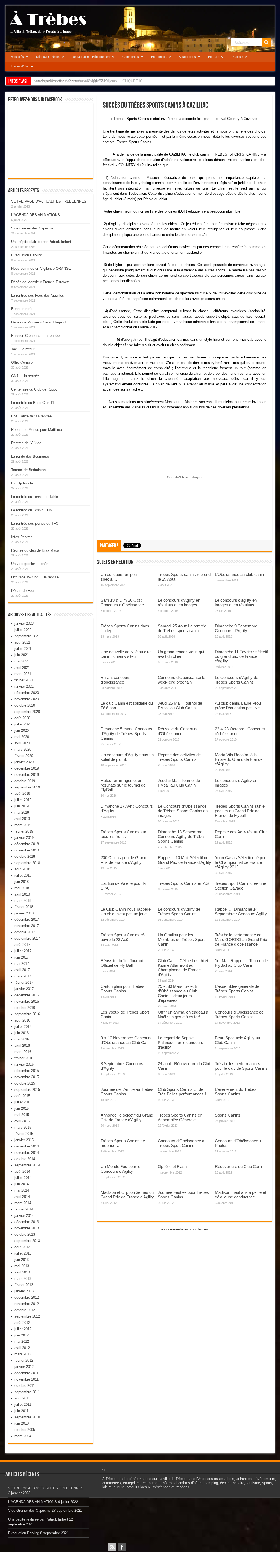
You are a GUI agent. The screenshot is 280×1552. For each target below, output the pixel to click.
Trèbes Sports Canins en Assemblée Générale (180, 1117)
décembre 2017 (26, 919)
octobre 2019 (24, 781)
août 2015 (22, 1096)
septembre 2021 (27, 636)
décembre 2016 (26, 995)
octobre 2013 (24, 1234)
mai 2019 (21, 812)
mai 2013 (21, 1266)
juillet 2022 (22, 630)
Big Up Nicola (22, 483)
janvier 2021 (24, 686)
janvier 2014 (24, 1216)
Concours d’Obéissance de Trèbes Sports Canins (239, 1014)
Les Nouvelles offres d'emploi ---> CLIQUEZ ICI (71, 81)
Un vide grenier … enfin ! (31, 564)
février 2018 (23, 907)
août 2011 (22, 1398)
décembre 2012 (26, 1297)
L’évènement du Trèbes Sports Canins (235, 1091)
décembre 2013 (26, 1222)
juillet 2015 (22, 1102)
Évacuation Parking (26, 255)
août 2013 (22, 1247)
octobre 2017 (24, 932)
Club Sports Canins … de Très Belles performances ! (182, 1091)
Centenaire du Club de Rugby (34, 389)
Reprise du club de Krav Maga (35, 550)
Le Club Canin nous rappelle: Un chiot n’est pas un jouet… (126, 911)
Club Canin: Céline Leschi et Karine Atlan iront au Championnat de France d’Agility (183, 967)
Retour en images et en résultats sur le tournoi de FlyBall (123, 785)
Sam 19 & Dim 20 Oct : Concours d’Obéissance (122, 602)
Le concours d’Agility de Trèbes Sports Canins (179, 911)
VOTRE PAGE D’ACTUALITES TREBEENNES (48, 201)
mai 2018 (21, 888)
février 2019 (23, 831)
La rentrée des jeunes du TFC (34, 523)
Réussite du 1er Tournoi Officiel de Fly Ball (122, 963)
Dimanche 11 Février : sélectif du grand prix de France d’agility (241, 656)
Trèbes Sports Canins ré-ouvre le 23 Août (123, 937)
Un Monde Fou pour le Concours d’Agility (120, 1169)
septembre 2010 (27, 1417)
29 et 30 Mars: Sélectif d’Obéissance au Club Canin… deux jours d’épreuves (178, 993)
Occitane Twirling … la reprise (35, 577)
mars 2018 (22, 901)
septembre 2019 (27, 787)
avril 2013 (22, 1272)
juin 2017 (21, 957)
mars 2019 (22, 825)
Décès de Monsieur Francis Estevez (40, 282)
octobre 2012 (24, 1310)
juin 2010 (21, 1423)
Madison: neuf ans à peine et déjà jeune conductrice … (240, 1194)
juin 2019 (21, 806)
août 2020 (22, 718)
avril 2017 (22, 970)
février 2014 (23, 1209)
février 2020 (23, 756)
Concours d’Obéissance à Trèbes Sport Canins (181, 1143)
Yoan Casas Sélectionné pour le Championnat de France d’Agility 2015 (241, 862)
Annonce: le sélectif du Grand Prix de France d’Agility (127, 1117)
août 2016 (22, 1020)
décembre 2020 (26, 693)
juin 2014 (21, 1184)
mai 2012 (21, 1341)
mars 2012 (22, 1354)
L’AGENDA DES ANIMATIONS (35, 215)
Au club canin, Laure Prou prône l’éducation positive (238, 705)
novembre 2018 (26, 850)
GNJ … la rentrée (25, 376)
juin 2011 (21, 1411)
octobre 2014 (24, 1159)
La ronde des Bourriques (30, 456)
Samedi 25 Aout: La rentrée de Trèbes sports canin (182, 628)
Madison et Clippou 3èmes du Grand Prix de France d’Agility (127, 1194)
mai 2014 (21, 1190)
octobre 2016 (24, 1008)
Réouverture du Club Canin (239, 1166)
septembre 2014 (27, 1165)
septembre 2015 (27, 1090)
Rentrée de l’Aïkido (26, 443)
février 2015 (23, 1134)
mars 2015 (22, 1127)
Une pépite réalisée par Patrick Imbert (41, 242)
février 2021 (23, 680)
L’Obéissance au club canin (239, 574)
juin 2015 (21, 1108)
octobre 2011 (24, 1386)
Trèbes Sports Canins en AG (183, 883)
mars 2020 (22, 749)
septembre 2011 (27, 1392)
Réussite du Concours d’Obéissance (178, 731)
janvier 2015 (24, 1140)
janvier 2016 (24, 1064)
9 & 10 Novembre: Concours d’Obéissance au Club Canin (126, 1040)
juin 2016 (21, 1033)
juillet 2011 (22, 1404)
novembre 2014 (26, 1153)
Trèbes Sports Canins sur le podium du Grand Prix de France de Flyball (240, 811)
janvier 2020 (24, 762)
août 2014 (22, 1171)
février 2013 (23, 1285)
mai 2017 (21, 964)
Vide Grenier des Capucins (32, 228)
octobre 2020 (24, 705)
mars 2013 (22, 1278)
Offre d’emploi (22, 362)
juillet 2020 (22, 724)
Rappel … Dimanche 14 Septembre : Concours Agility (241, 911)
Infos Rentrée (22, 537)
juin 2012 (21, 1335)
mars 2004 (22, 1436)
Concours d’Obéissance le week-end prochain (181, 679)
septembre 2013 (27, 1241)
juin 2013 (21, 1260)
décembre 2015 (26, 1071)
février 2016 (23, 1058)
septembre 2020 (27, 712)
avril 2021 (22, 667)
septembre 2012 (27, 1316)
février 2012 (23, 1360)
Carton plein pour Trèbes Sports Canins (122, 988)
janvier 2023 (24, 623)
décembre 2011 (26, 1373)
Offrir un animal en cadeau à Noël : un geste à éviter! (183, 1014)
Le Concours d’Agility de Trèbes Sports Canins (236, 679)
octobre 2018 (24, 856)
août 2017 (22, 945)
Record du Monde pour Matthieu (36, 430)
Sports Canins (227, 1115)
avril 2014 (22, 1197)
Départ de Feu (22, 591)
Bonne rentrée (22, 309)
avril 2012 (22, 1348)
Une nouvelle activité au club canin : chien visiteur (126, 654)
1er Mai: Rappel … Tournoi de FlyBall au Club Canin (241, 963)
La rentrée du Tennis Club (31, 510)
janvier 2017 (24, 989)
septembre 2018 (27, 863)
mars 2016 (22, 1052)
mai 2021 (21, 661)
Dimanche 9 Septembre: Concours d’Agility (236, 628)
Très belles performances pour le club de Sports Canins (241, 1066)
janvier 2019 (24, 838)
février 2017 (23, 982)
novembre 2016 (26, 1001)
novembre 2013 (26, 1228)
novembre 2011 (26, 1379)
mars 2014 (22, 1203)
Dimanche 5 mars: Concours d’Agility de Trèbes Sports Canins (126, 734)
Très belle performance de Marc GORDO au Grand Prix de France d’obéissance (241, 939)
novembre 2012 (26, 1304)
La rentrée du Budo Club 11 (32, 403)
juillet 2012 (22, 1329)
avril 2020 (22, 743)
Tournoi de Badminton (28, 470)
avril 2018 (22, 894)
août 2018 (22, 869)
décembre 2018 (26, 844)
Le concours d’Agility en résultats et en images (179, 602)
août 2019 (22, 793)
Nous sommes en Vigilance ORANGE (41, 268)
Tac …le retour (22, 349)
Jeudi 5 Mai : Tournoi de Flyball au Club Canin (179, 782)
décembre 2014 (26, 1146)
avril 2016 (22, 1045)
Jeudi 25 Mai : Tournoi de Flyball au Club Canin (180, 705)
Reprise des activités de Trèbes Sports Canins (179, 757)
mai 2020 (21, 737)
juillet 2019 (22, 800)
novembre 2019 (26, 775)
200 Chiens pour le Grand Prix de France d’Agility (123, 860)
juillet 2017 (22, 951)
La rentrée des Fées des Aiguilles (37, 295)
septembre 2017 (27, 938)
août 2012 (22, 1323)
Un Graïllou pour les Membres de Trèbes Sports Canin (182, 939)
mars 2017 (22, 976)
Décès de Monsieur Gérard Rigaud (38, 322)
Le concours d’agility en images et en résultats (236, 602)
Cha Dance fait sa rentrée (31, 416)
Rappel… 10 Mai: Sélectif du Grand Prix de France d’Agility (184, 860)
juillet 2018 (22, 875)
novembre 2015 (26, 1077)
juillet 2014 (22, 1178)
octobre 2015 (24, 1083)
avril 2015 (22, 1121)
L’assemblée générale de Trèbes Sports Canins (237, 988)
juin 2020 (21, 730)
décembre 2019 (26, 768)
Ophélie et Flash (172, 1166)
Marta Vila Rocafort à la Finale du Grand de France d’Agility (238, 759)
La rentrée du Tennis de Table (34, 497)
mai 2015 (21, 1115)
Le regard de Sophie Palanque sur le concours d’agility (180, 1042)
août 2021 (22, 642)
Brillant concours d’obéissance (115, 679)
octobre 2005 (24, 1430)
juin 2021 (21, 655)
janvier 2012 (24, 1367)
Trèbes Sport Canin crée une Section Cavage (240, 885)
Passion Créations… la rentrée (35, 336)
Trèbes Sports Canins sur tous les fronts (123, 834)
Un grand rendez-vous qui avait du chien (181, 654)
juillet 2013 (22, 1253)
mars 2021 (22, 674)
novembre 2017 (26, 926)
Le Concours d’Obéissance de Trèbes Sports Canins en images (183, 811)
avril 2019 (22, 819)
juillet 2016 (22, 1027)
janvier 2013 (24, 1291)
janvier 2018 (24, 913)
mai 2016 (21, 1039)
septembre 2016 (27, 1014)
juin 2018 (21, 882)
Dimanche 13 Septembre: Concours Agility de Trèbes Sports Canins (182, 837)
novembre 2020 (26, 699)
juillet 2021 (22, 649)
